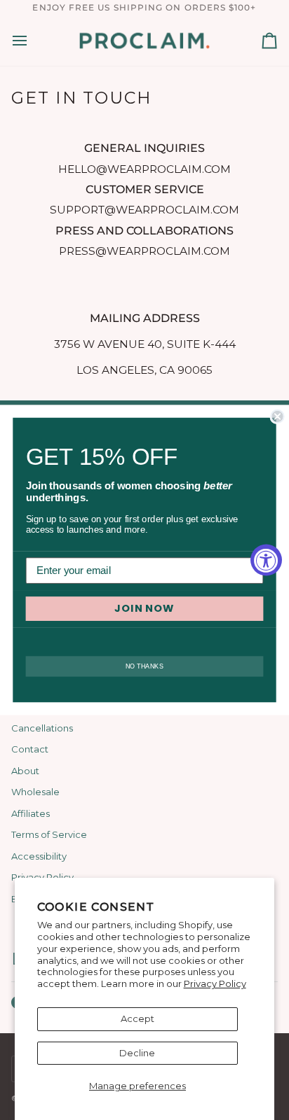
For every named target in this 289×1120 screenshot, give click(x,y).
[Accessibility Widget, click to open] (266, 560)
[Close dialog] (277, 416)
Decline (137, 1052)
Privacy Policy (215, 983)
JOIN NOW (144, 608)
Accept (137, 1018)
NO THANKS (144, 665)
